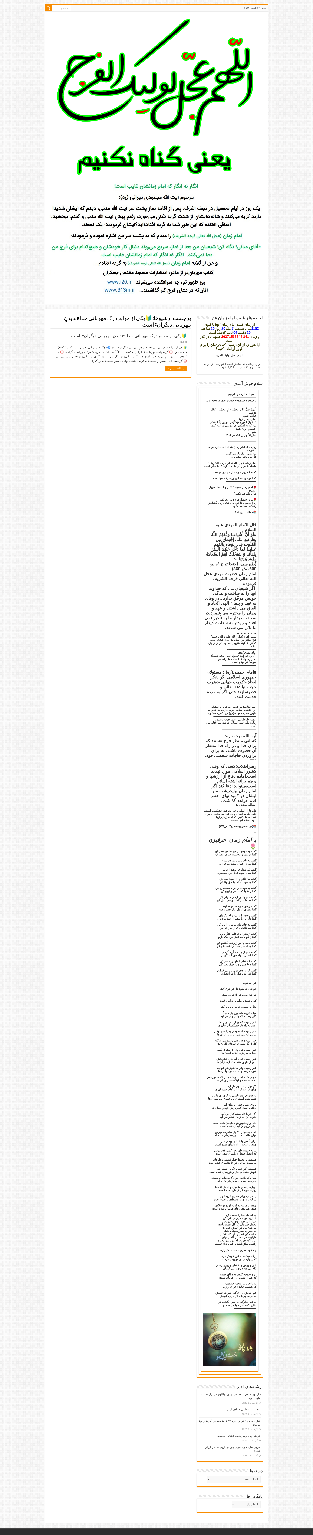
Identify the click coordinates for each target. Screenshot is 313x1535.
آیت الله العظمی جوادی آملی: (243, 1409)
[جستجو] (48, 8)
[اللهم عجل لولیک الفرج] (157, 97)
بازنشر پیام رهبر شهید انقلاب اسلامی (239, 1435)
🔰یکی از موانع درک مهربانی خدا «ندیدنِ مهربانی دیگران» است (129, 335)
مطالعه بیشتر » (176, 368)
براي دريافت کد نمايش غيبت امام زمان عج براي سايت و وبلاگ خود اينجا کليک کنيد (232, 365)
